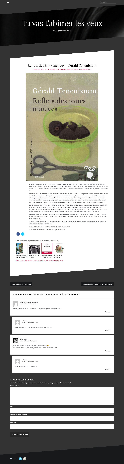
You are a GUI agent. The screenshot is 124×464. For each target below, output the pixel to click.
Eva (45, 69)
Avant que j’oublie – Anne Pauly (21, 284)
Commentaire (14, 386)
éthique (22, 260)
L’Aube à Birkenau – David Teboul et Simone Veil (97, 284)
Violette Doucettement (28, 302)
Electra (22, 339)
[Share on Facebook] (18, 235)
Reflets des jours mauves (46, 260)
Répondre (108, 312)
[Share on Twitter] (22, 235)
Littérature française (63, 69)
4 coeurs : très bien (53, 69)
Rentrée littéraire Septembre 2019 (78, 69)
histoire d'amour (29, 260)
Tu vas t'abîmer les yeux (62, 23)
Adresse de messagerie (18, 415)
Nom (12, 406)
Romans (89, 69)
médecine (36, 260)
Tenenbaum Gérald (58, 260)
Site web (13, 423)
